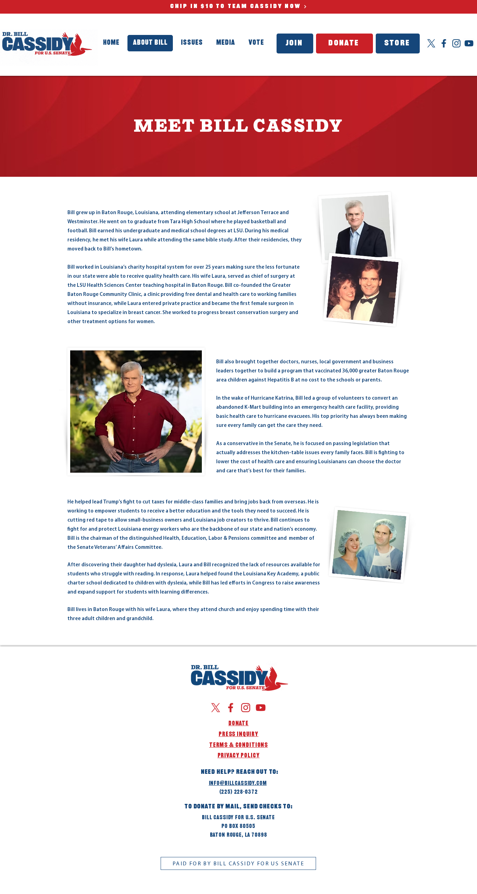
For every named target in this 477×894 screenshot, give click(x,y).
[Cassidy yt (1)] (469, 43)
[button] (225, 43)
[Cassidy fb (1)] (230, 707)
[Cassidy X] (215, 707)
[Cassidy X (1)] (431, 43)
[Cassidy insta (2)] (245, 707)
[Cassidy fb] (444, 43)
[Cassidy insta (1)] (456, 43)
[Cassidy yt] (260, 707)
